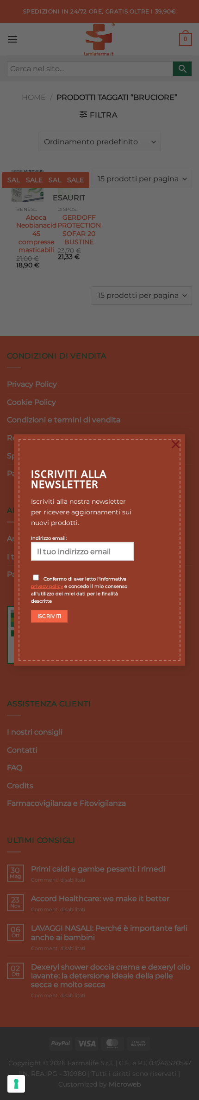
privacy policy (47, 586)
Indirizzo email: (49, 538)
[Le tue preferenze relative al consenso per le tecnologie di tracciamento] (16, 1084)
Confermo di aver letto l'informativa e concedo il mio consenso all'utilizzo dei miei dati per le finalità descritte (79, 590)
